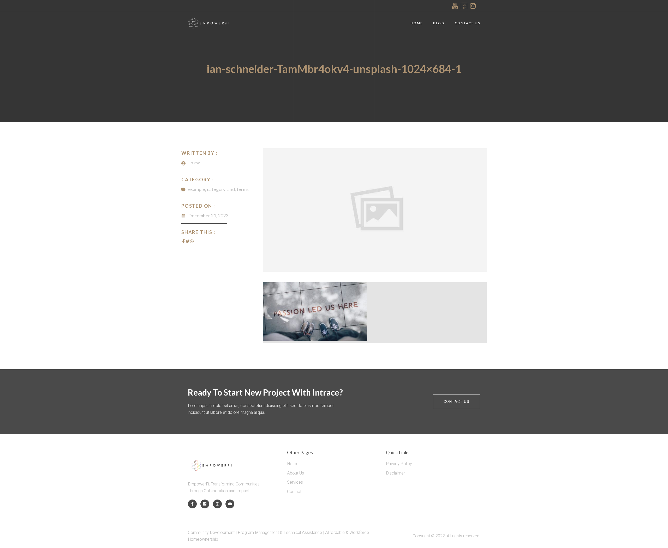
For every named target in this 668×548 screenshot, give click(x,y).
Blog (438, 23)
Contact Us (467, 23)
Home (417, 23)
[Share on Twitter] (188, 241)
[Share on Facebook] (183, 241)
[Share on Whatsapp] (192, 241)
